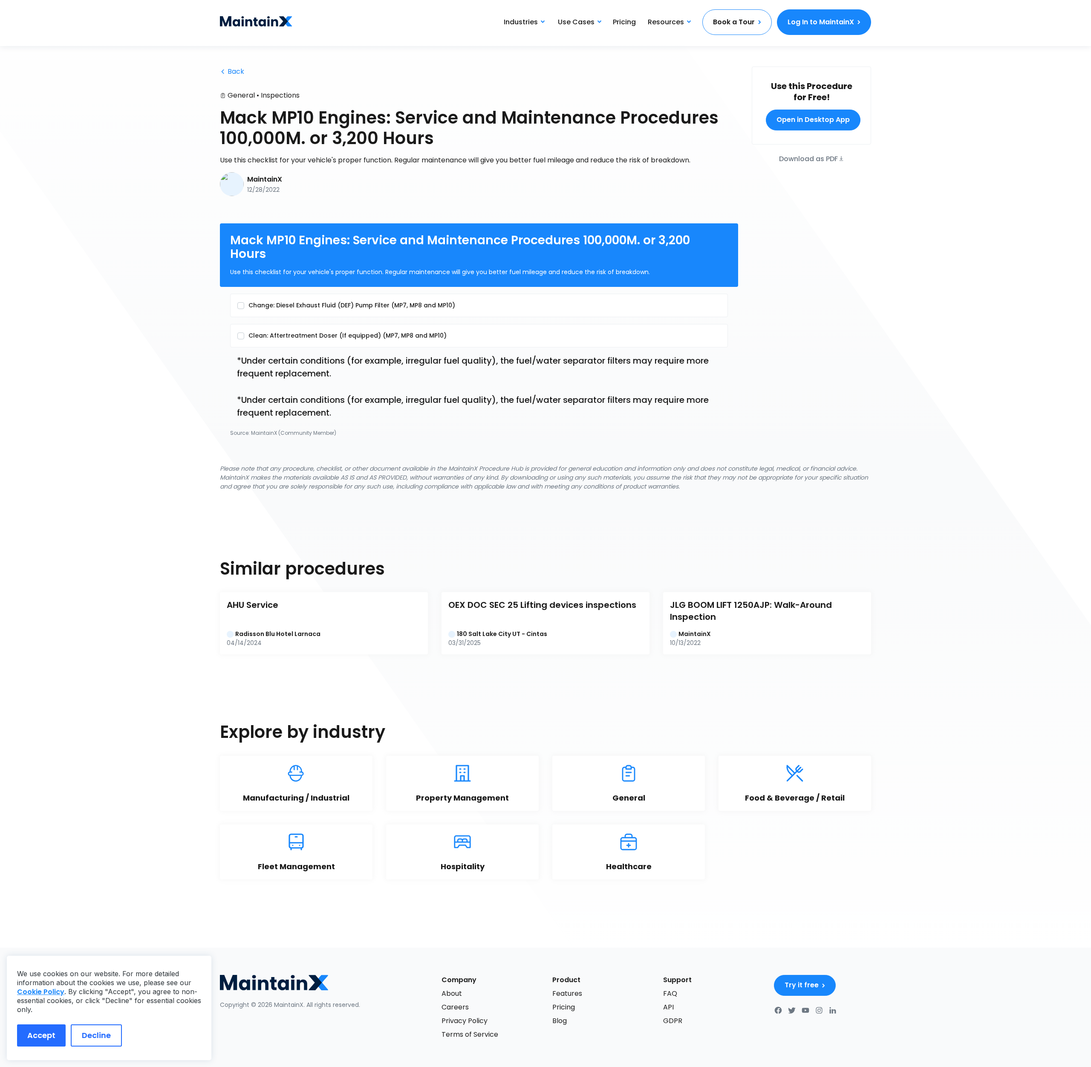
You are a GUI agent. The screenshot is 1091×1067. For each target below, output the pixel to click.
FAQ (670, 993)
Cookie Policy (40, 992)
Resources (666, 21)
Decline (96, 1035)
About (452, 993)
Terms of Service (470, 1034)
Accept (41, 1035)
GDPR (672, 1021)
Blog (559, 1021)
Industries (521, 21)
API (668, 1007)
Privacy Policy (465, 1021)
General (241, 95)
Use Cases (576, 21)
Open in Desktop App (813, 119)
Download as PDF (808, 157)
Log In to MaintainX (821, 22)
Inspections (280, 95)
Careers (455, 1007)
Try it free (802, 985)
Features (567, 993)
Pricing (624, 22)
